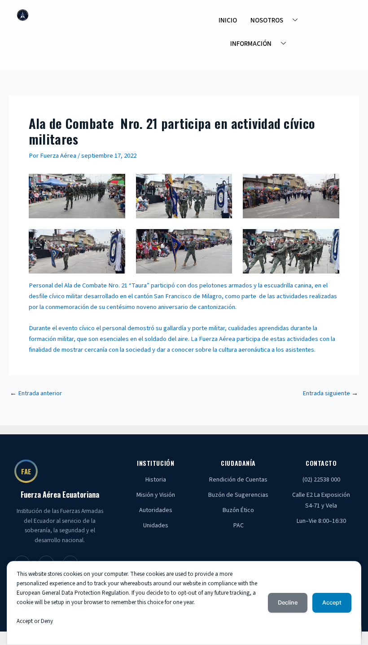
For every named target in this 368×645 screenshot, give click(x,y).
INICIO (228, 20)
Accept (332, 602)
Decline (288, 602)
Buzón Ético (238, 510)
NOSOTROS (266, 20)
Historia (155, 479)
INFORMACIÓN (251, 44)
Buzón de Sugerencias (238, 494)
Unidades (155, 525)
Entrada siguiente (330, 393)
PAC (238, 525)
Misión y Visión (155, 494)
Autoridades (155, 510)
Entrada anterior (36, 393)
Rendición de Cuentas (238, 479)
